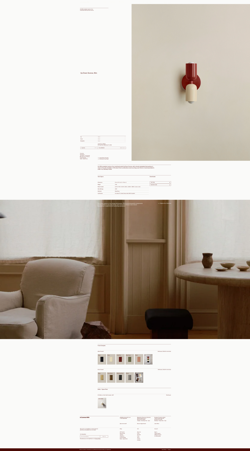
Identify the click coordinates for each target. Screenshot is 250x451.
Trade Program (157, 433)
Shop (105, 2)
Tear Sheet (153, 182)
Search (151, 2)
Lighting (121, 434)
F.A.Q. (138, 433)
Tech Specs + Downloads (85, 155)
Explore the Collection (85, 156)
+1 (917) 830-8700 (123, 418)
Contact (138, 440)
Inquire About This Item (104, 157)
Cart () (169, 2)
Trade (147, 2)
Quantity (83, 147)
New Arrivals (122, 433)
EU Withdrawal (157, 436)
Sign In (165, 2)
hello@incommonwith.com (125, 417)
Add (102, 359)
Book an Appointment (141, 423)
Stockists (139, 434)
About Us (139, 432)
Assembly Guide (154, 184)
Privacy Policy (97, 438)
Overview (82, 153)
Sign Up (104, 436)
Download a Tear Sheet (104, 159)
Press (138, 436)
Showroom (121, 2)
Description (82, 154)
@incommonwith (123, 423)
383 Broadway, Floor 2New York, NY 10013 (141, 419)
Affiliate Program (157, 434)
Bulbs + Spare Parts (84, 158)
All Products (122, 432)
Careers (138, 438)
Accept (169, 449)
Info (143, 2)
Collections (112, 2)
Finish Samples (83, 157)
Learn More (164, 449)
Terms (138, 437)
